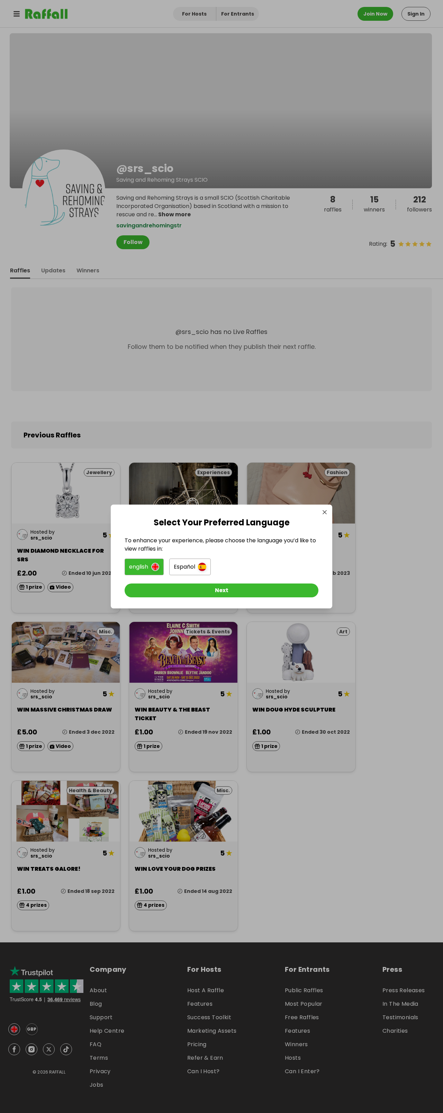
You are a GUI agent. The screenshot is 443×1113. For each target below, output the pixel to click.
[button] (144, 567)
